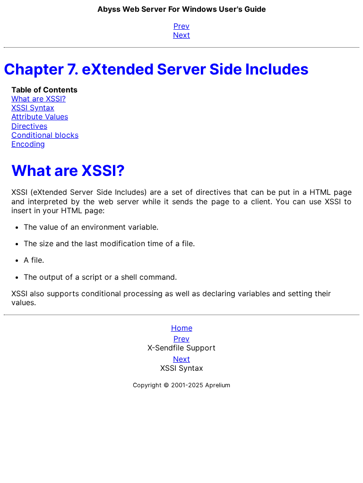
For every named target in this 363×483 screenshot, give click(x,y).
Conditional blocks (44, 135)
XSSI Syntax (32, 107)
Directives (29, 126)
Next (181, 359)
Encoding (28, 144)
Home (181, 328)
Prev (181, 338)
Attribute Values (39, 116)
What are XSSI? (38, 98)
